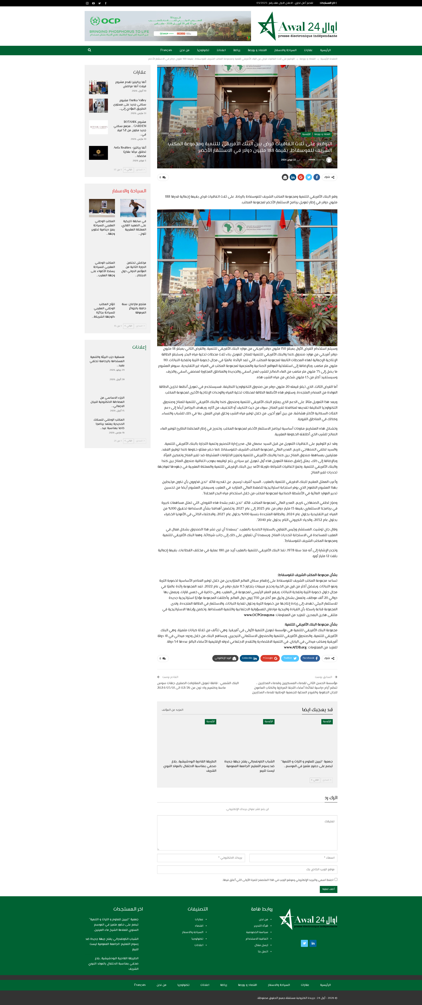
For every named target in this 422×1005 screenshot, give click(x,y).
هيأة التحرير (261, 926)
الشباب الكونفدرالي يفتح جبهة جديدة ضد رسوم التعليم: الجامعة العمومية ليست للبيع (111, 944)
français (166, 50)
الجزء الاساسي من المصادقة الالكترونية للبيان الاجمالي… (107, 402)
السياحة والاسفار (285, 50)
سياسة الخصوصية (257, 932)
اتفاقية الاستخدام (257, 939)
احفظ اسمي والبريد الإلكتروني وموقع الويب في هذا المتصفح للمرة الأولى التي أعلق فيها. (277, 880)
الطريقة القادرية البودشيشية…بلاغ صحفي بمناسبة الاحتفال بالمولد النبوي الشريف (113, 964)
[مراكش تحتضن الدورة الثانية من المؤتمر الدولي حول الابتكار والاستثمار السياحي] (133, 250)
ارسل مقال (261, 945)
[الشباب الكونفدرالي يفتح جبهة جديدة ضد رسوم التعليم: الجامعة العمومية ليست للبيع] (247, 738)
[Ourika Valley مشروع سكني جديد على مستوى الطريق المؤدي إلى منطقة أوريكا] (98, 106)
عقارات (308, 50)
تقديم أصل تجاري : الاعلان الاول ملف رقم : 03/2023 (284, 3)
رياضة (236, 50)
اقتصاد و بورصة (257, 50)
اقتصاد (199, 926)
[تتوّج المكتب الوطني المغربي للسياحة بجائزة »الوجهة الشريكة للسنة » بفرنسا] (102, 291)
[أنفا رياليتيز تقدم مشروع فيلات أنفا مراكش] (98, 87)
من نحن (184, 50)
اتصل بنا (263, 952)
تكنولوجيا (203, 50)
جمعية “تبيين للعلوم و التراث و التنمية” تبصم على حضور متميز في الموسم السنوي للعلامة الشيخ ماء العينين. (113, 925)
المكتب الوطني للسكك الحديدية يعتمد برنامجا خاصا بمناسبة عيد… (109, 424)
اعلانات (221, 50)
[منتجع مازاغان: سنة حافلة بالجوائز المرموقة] (133, 291)
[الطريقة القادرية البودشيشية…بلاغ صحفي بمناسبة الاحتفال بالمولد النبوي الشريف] (189, 738)
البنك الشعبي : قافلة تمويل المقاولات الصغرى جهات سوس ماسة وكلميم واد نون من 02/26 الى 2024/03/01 (198, 685)
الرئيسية (325, 50)
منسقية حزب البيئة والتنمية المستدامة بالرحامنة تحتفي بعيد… (107, 361)
